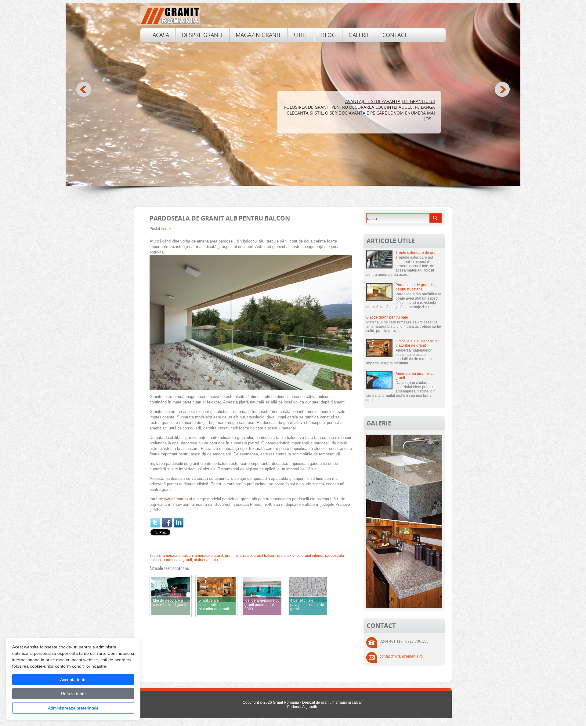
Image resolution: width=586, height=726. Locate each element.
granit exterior (288, 555)
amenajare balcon (178, 555)
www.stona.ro (176, 499)
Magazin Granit (258, 34)
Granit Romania (286, 702)
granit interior (312, 555)
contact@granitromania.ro (401, 656)
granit (229, 555)
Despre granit (202, 34)
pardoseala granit (177, 560)
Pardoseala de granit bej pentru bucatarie (416, 287)
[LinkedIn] (178, 522)
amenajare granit (209, 555)
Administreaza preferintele (73, 708)
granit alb (244, 555)
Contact (394, 34)
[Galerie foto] (404, 606)
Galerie (359, 34)
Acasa (161, 34)
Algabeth (309, 707)
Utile (301, 34)
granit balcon (264, 555)
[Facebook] (167, 522)
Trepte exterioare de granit (418, 252)
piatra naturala (206, 560)
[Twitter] (155, 522)
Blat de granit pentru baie (387, 317)
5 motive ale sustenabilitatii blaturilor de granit (418, 343)
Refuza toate (73, 693)
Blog (328, 34)
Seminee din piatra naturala (402, 101)
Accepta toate (73, 679)
